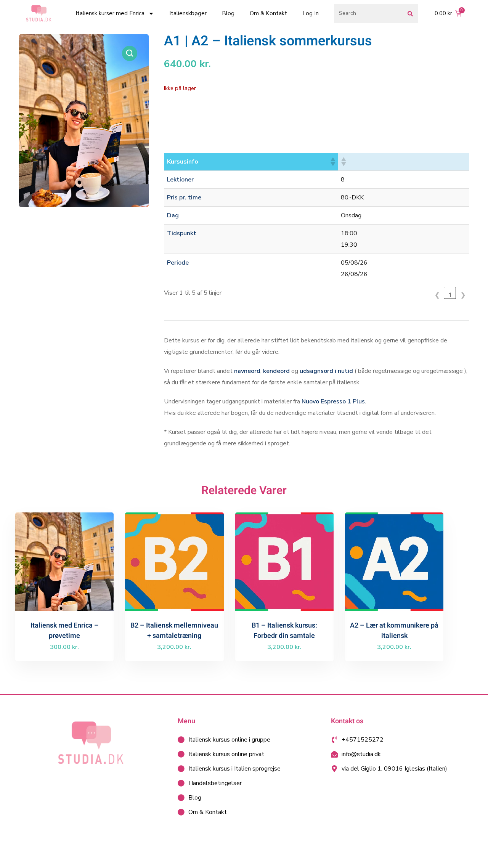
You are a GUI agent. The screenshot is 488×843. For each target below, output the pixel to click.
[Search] (412, 13)
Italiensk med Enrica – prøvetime (64, 630)
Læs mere (68, 578)
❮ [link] (437, 295)
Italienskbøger (188, 13)
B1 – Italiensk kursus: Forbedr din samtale (284, 630)
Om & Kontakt (268, 13)
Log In (310, 13)
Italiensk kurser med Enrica (109, 13)
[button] (129, 53)
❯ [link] (463, 295)
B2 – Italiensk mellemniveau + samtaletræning (174, 630)
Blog (228, 13)
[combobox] (370, 13)
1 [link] (450, 295)
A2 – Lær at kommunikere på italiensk (394, 630)
